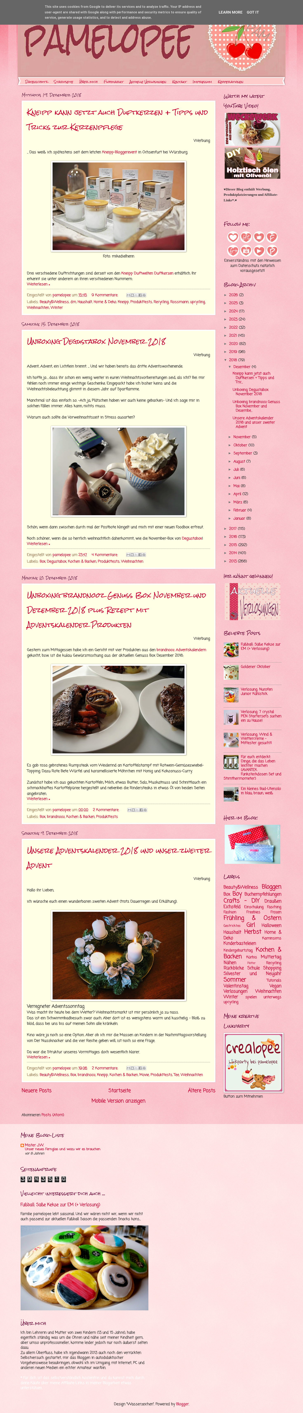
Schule (253, 968)
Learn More (231, 12)
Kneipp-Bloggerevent (119, 152)
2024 (234, 311)
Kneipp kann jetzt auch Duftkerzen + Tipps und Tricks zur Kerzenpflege (117, 119)
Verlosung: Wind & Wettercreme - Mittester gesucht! (256, 739)
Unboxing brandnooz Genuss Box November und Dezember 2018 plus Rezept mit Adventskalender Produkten (116, 610)
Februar (240, 510)
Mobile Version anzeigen (119, 1101)
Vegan (275, 986)
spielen (251, 997)
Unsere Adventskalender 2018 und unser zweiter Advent (254, 422)
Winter (57, 308)
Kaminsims (271, 938)
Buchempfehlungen (263, 894)
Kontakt (179, 81)
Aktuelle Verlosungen (147, 81)
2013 (233, 561)
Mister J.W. (34, 1145)
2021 (233, 336)
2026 (234, 295)
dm (73, 302)
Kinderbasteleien (240, 943)
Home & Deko (105, 302)
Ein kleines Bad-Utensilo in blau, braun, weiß (261, 791)
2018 (233, 360)
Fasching (274, 907)
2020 (234, 344)
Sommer (235, 980)
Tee (176, 1075)
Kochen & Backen (82, 561)
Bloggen (271, 887)
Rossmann (179, 302)
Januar (240, 518)
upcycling (197, 302)
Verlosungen (235, 991)
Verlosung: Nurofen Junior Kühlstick (256, 692)
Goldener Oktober (255, 667)
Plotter (251, 963)
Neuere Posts (37, 1091)
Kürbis (251, 957)
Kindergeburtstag (238, 950)
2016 (233, 537)
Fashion (230, 912)
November (243, 437)
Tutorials (274, 980)
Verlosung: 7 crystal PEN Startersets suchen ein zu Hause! (261, 716)
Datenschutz (36, 81)
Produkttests (141, 302)
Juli (237, 469)
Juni (237, 478)
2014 (233, 553)
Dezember (243, 367)
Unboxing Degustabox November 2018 (96, 341)
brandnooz (56, 817)
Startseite (63, 81)
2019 (233, 352)
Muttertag (271, 957)
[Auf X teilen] (136, 295)
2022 (234, 328)
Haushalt (85, 302)
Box (42, 561)
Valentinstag (236, 986)
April (238, 494)
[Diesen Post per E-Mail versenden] (128, 295)
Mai (237, 486)
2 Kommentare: (106, 810)
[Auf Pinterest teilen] (144, 295)
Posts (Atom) (53, 1115)
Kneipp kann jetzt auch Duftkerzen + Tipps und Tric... (253, 378)
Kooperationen (230, 81)
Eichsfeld (232, 907)
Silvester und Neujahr (252, 973)
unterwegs (272, 997)
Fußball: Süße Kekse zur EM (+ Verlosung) (261, 647)
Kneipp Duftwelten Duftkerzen (147, 273)
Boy (237, 894)
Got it (253, 12)
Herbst (252, 932)
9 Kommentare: (105, 295)
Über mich (88, 81)
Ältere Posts (201, 1091)
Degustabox (192, 538)
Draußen (273, 901)
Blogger (182, 1404)
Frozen (276, 912)
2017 (233, 529)
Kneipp (123, 302)
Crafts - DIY (242, 901)
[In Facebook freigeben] (140, 295)
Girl (251, 925)
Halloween (271, 925)
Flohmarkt (113, 81)
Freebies (253, 912)
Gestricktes (232, 925)
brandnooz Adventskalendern (181, 650)
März (238, 502)
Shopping (272, 968)
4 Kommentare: (105, 555)
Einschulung (254, 907)
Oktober (241, 445)
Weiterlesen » (38, 284)
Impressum (202, 81)
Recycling (161, 302)
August (240, 461)
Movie (144, 1075)
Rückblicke (234, 968)
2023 (234, 319)
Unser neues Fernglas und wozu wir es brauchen (62, 1149)
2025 (234, 303)
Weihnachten (38, 308)
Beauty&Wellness (54, 302)
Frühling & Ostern (252, 918)
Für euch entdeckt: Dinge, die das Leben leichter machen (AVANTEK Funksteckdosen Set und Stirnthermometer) (252, 767)
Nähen (230, 962)
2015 (233, 545)
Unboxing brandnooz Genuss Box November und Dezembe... (256, 406)
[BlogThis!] (132, 295)
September (243, 453)
